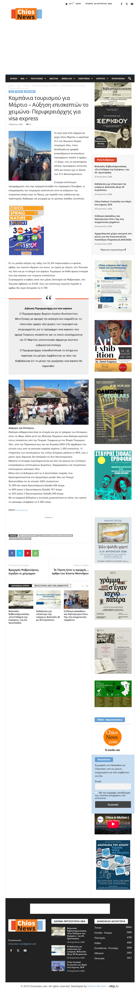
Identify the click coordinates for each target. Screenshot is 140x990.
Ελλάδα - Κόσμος (103, 933)
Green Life (66, 78)
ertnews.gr (22, 510)
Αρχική (13, 78)
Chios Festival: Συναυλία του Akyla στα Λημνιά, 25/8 (77, 965)
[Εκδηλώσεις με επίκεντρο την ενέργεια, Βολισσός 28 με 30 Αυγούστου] (48, 599)
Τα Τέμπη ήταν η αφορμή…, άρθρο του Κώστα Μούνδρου (70, 571)
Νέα (22, 78)
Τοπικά (26, 85)
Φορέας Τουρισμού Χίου (20, 539)
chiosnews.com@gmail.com (22, 944)
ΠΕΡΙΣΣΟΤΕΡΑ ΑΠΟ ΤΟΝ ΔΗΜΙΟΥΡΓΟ (51, 585)
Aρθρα (97, 943)
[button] (129, 78)
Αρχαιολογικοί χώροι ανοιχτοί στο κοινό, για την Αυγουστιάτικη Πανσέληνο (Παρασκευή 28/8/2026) (113, 236)
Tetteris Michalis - (97, 986)
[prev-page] (83, 586)
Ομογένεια (84, 78)
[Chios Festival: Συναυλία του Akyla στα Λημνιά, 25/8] (58, 966)
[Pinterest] (27, 553)
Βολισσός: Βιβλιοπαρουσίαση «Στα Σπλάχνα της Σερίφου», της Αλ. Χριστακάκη (19, 617)
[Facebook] (121, 4)
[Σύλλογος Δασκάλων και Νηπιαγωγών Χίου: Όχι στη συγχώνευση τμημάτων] (76, 599)
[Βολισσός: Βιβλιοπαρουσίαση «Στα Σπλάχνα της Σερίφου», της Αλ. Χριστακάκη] (21, 599)
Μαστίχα (54, 78)
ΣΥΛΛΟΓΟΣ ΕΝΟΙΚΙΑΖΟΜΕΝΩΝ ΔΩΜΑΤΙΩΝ (56, 535)
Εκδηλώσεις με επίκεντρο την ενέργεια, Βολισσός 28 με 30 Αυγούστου (48, 615)
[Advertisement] (91, 14)
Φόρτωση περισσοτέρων (112, 249)
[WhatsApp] (35, 553)
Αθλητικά (98, 953)
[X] (127, 4)
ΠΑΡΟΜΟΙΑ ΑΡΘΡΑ (20, 585)
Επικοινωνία (118, 78)
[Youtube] (132, 4)
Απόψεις (100, 78)
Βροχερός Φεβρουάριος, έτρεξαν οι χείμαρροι (24, 571)
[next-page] (87, 586)
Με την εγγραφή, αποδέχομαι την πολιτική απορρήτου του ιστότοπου (112, 795)
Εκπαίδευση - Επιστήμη (106, 948)
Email (98, 781)
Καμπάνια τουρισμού (29, 535)
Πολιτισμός (37, 78)
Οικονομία (29, 91)
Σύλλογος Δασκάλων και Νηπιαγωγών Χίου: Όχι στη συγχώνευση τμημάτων (76, 615)
